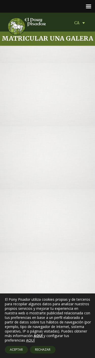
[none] (80, 23)
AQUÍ (30, 340)
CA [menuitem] (77, 22)
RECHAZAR (42, 349)
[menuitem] (80, 23)
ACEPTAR (16, 349)
